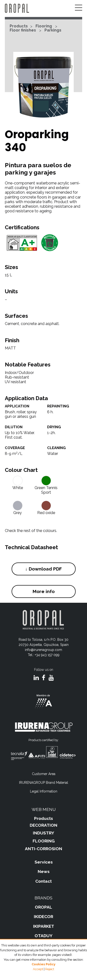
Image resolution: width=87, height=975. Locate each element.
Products (19, 26)
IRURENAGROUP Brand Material (43, 783)
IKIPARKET (43, 926)
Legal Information (43, 791)
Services (44, 862)
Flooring (44, 26)
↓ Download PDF (43, 568)
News (44, 871)
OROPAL (43, 907)
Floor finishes (23, 30)
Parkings (52, 30)
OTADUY (43, 935)
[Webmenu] (78, 8)
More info (44, 591)
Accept (38, 969)
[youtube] (51, 678)
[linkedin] (36, 678)
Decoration (43, 825)
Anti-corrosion (43, 848)
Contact (43, 881)
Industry (43, 833)
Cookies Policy (43, 964)
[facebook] (43, 678)
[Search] (71, 8)
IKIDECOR (43, 916)
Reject (49, 969)
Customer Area (43, 774)
